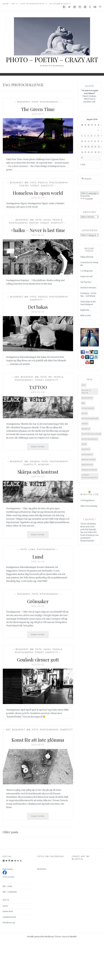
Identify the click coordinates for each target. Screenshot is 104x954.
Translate (89, 199)
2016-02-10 (37, 198)
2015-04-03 (37, 562)
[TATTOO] (38, 417)
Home (6, 4)
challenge (88, 408)
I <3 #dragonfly (86, 271)
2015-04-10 (37, 312)
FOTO (35, 102)
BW (26, 182)
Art (16, 377)
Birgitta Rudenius (8, 869)
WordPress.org (9, 923)
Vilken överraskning (88, 506)
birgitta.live (84, 310)
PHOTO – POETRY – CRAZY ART (52, 59)
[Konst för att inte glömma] (38, 783)
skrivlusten (89, 459)
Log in (5, 906)
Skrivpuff (87, 465)
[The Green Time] (38, 153)
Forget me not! (86, 276)
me (50, 377)
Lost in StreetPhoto (32, 4)
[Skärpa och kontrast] (38, 502)
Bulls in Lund (85, 315)
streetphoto (89, 470)
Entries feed (8, 911)
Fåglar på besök (86, 257)
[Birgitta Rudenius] (5, 874)
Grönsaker (38, 601)
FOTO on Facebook (50, 856)
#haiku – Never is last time (38, 230)
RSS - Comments (10, 892)
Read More (40, 446)
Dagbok (35, 461)
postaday (87, 454)
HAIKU (47, 220)
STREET (34, 186)
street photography (90, 476)
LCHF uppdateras (87, 500)
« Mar (82, 164)
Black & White (86, 391)
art (84, 385)
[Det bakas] (38, 350)
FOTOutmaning (90, 418)
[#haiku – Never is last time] (38, 273)
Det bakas (38, 307)
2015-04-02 (37, 606)
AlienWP (73, 937)
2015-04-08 (38, 392)
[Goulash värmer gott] (38, 703)
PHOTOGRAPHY (49, 102)
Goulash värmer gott (38, 659)
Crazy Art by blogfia (81, 857)
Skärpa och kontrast (38, 472)
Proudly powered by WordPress (40, 937)
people (86, 429)
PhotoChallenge (92, 434)
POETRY (24, 186)
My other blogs (59, 4)
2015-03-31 (38, 664)
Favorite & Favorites (88, 288)
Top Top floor (85, 282)
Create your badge (8, 877)
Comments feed (9, 917)
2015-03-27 (37, 745)
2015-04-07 (38, 477)
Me (13, 4)
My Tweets (41, 869)
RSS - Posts (7, 886)
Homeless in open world (38, 193)
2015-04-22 (37, 235)
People (43, 182)
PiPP (84, 444)
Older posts (10, 832)
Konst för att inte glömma (38, 740)
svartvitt (47, 186)
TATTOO (38, 387)
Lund (31, 549)
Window (43, 464)
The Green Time (38, 109)
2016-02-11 (38, 114)
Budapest (23, 102)
